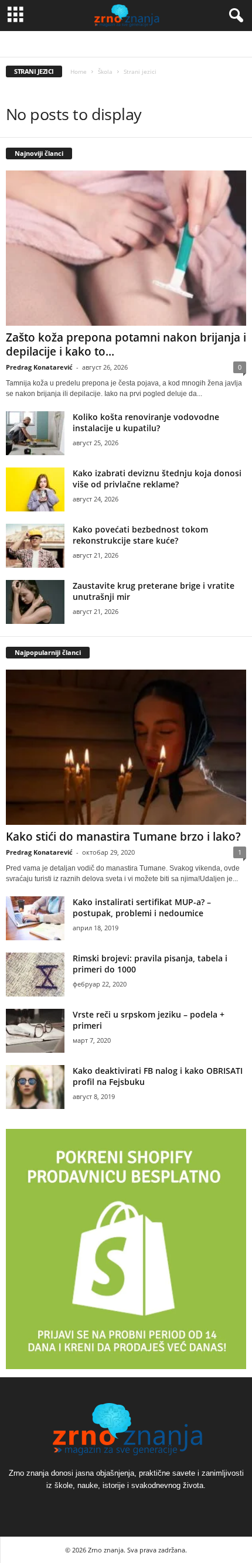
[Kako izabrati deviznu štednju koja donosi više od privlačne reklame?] (35, 489)
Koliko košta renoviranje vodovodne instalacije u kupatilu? (146, 422)
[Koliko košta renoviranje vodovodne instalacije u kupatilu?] (35, 433)
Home (78, 71)
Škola (105, 71)
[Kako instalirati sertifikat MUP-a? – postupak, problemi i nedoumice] (35, 918)
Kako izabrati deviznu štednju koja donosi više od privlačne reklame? (157, 478)
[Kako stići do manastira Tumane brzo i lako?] (126, 747)
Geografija (122, 44)
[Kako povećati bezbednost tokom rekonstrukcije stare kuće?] (35, 546)
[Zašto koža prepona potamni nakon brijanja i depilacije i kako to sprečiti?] (126, 248)
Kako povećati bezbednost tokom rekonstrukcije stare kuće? (140, 535)
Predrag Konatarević (39, 367)
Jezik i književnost (173, 44)
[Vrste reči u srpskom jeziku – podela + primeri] (35, 1031)
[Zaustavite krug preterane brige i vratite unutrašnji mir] (35, 602)
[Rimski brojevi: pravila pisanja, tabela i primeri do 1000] (35, 975)
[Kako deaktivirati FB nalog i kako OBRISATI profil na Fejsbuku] (35, 1087)
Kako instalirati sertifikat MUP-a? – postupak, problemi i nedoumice (142, 907)
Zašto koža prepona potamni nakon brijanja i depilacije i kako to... (126, 344)
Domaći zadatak (74, 44)
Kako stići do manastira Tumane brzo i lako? (125, 836)
